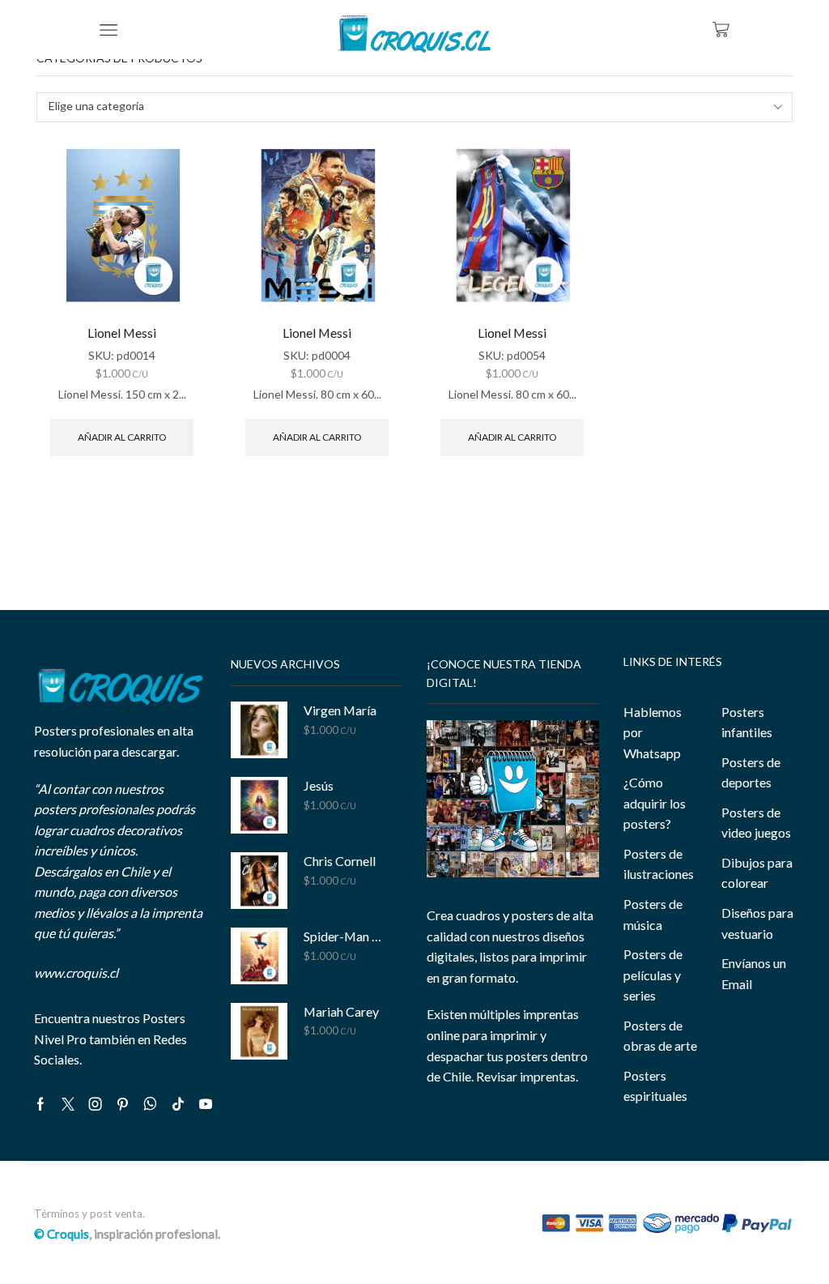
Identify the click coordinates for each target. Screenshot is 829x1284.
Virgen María (340, 710)
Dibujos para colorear (757, 873)
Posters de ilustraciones (658, 864)
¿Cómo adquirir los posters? (654, 802)
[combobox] (414, 107)
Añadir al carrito (122, 437)
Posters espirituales (655, 1086)
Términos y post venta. (89, 1213)
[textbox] (404, 106)
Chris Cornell (340, 860)
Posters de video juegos (756, 822)
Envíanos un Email (753, 973)
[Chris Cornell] (259, 880)
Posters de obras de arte (660, 1035)
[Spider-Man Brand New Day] (259, 956)
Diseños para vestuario (757, 923)
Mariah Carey (341, 1011)
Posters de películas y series (652, 974)
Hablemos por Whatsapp (652, 732)
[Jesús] (259, 805)
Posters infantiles (746, 722)
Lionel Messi (121, 332)
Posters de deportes (750, 772)
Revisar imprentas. (527, 1076)
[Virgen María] (259, 730)
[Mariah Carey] (259, 1031)
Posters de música (652, 914)
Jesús (319, 785)
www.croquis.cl (76, 972)
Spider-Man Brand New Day (343, 936)
